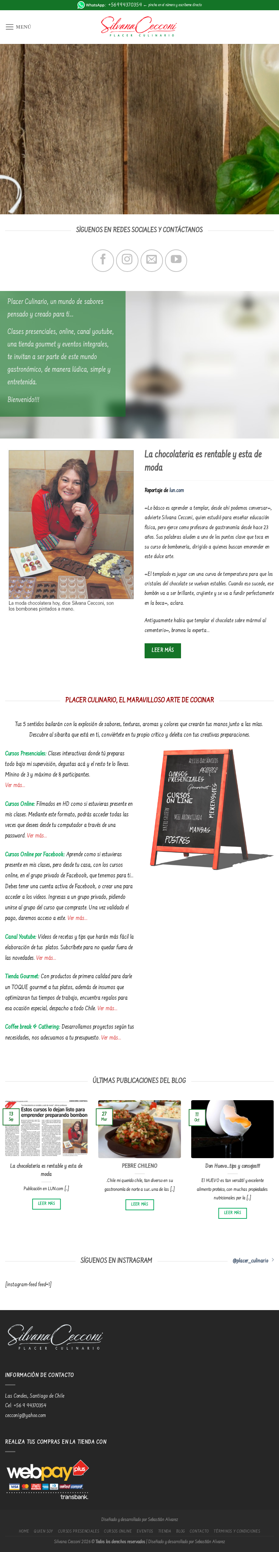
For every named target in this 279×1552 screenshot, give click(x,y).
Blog (180, 1531)
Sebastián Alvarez (163, 1520)
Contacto (199, 1531)
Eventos (145, 1531)
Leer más (46, 1204)
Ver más (13, 785)
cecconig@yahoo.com (25, 1416)
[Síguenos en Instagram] (127, 260)
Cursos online (118, 1531)
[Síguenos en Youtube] (176, 260)
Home (24, 1531)
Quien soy (43, 1531)
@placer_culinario (250, 1261)
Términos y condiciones (237, 1531)
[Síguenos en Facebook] (103, 260)
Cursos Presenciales (78, 1531)
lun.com (176, 491)
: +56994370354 (123, 5)
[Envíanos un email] (152, 260)
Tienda (164, 1531)
